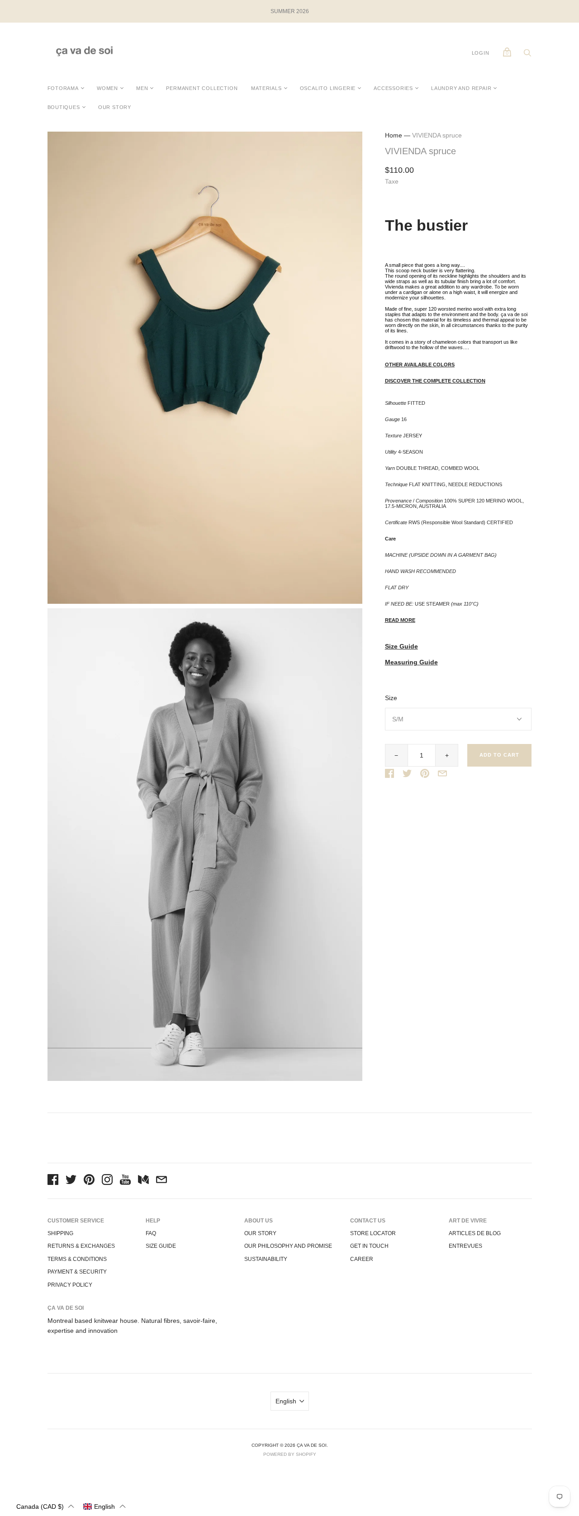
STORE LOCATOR (373, 1233)
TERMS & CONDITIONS (77, 1259)
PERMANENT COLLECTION (201, 88)
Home (393, 135)
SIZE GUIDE (161, 1246)
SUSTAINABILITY (265, 1259)
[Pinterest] (89, 1181)
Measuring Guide (411, 662)
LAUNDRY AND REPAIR (461, 88)
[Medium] (143, 1181)
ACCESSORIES (393, 88)
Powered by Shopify (289, 1454)
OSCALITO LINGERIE (328, 88)
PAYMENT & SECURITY (77, 1272)
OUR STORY (114, 107)
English (285, 1401)
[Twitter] (71, 1181)
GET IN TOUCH (369, 1246)
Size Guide (401, 646)
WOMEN (107, 88)
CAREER (361, 1259)
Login (480, 53)
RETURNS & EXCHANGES (81, 1246)
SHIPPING (60, 1233)
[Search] (527, 55)
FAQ (151, 1233)
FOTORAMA (63, 88)
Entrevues (465, 1246)
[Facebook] (52, 1181)
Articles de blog (475, 1233)
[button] (45, 1506)
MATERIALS (266, 88)
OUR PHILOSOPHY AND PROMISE (288, 1246)
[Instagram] (107, 1181)
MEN (142, 88)
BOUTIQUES (63, 107)
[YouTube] (125, 1181)
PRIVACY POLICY (69, 1285)
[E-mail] (161, 1181)
